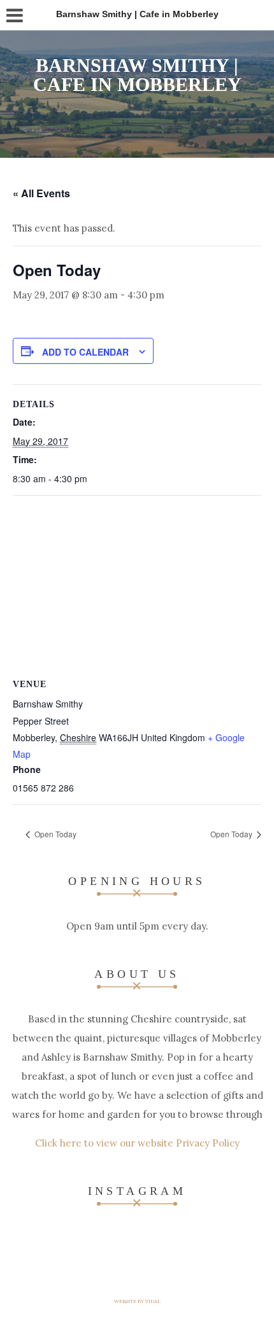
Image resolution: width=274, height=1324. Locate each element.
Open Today (54, 833)
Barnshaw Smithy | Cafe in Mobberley (137, 75)
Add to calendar (85, 351)
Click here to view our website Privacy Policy (137, 1143)
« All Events (41, 193)
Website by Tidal (137, 1301)
